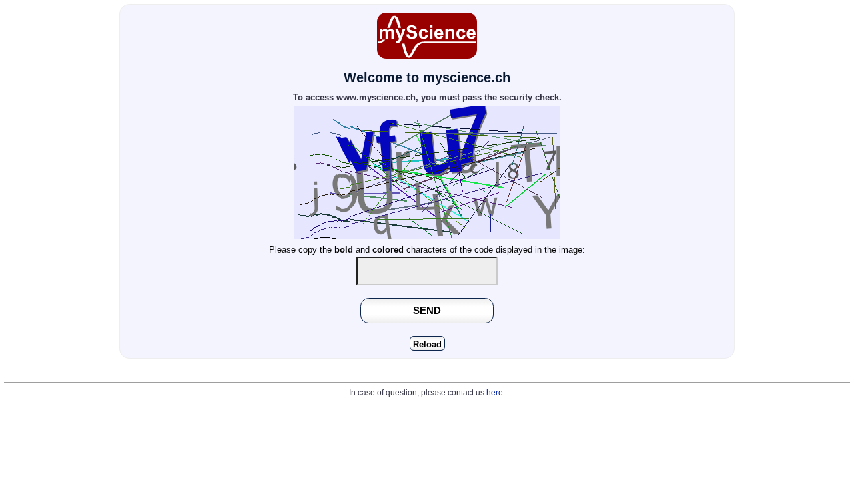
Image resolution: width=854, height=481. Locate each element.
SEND (427, 310)
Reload (427, 344)
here (494, 393)
